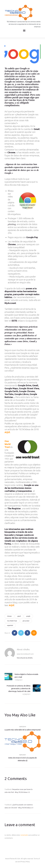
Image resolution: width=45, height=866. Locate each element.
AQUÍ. (7, 432)
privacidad (26, 621)
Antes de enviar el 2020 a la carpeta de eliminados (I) (22, 759)
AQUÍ (11, 605)
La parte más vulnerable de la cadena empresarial (22, 730)
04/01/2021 (22, 755)
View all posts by (25, 658)
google (28, 616)
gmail (19, 616)
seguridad (10, 625)
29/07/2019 (22, 726)
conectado (24, 835)
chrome (9, 616)
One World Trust (8, 444)
